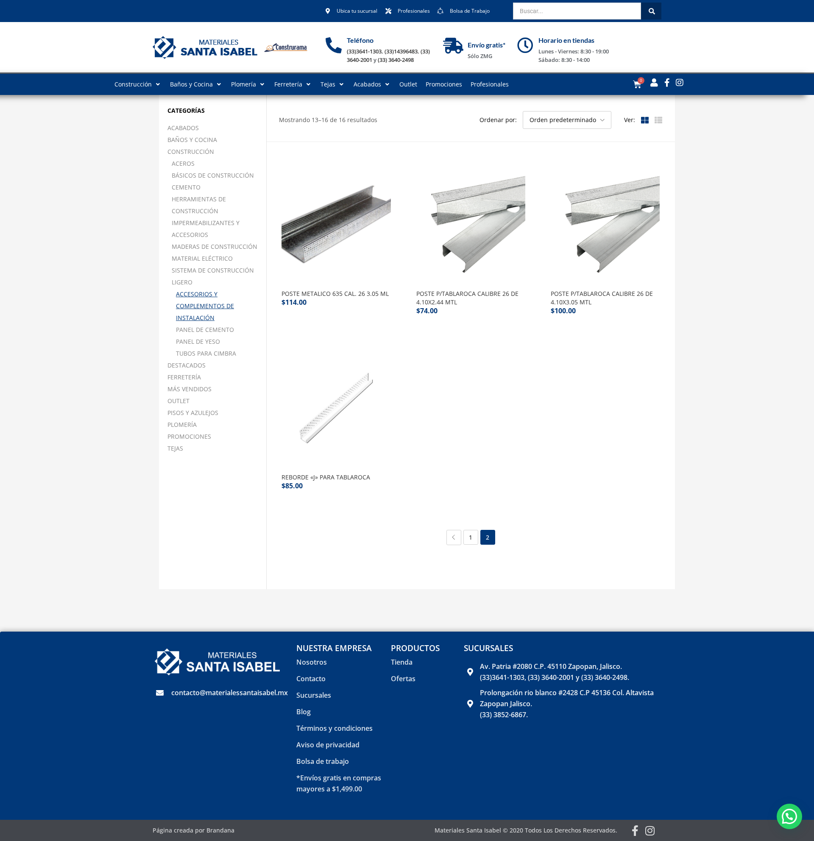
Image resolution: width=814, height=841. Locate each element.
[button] (567, 120)
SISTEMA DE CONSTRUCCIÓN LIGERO (213, 276)
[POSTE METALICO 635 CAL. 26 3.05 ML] (336, 224)
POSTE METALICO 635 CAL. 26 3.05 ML (335, 294)
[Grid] (645, 120)
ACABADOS (183, 128)
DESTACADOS (186, 365)
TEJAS (175, 448)
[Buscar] (651, 11)
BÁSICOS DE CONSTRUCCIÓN (213, 175)
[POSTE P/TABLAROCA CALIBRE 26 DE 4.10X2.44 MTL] (470, 224)
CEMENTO (186, 187)
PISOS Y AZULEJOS (192, 413)
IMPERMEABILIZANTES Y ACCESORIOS (206, 229)
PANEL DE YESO (198, 341)
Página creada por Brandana (193, 830)
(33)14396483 (401, 51)
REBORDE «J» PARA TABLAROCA (326, 477)
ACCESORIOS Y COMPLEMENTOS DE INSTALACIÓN (205, 306)
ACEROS (183, 163)
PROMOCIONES (189, 436)
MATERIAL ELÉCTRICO (202, 258)
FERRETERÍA (184, 377)
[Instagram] (650, 830)
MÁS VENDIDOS (189, 389)
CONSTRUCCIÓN (190, 152)
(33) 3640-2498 (396, 60)
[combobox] (577, 11)
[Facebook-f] (635, 830)
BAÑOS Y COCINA (192, 140)
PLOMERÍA (182, 424)
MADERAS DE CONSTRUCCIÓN (214, 246)
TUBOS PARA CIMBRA (206, 353)
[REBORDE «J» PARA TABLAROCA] (336, 408)
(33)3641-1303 (364, 51)
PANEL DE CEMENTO (205, 330)
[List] (658, 120)
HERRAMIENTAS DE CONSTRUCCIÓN (199, 205)
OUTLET (178, 401)
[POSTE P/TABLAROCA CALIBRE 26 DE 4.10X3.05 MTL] (605, 224)
